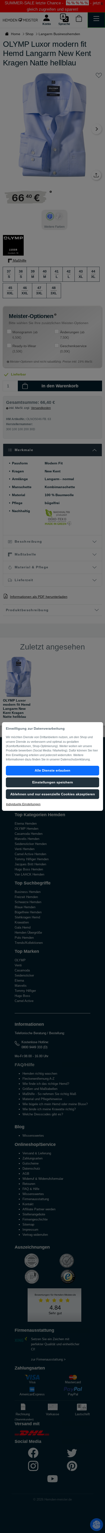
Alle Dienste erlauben (52, 770)
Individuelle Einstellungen (23, 804)
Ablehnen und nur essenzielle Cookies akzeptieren (52, 794)
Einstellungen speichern (52, 782)
